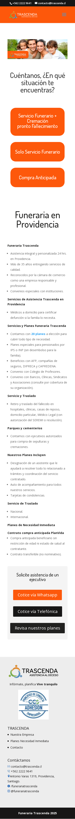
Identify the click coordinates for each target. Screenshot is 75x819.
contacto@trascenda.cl (26, 766)
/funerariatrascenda (24, 786)
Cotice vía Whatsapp (37, 595)
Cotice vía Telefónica (38, 611)
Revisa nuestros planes (37, 628)
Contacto (16, 747)
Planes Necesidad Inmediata (29, 741)
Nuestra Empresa (22, 734)
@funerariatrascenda (24, 791)
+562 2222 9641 (22, 771)
